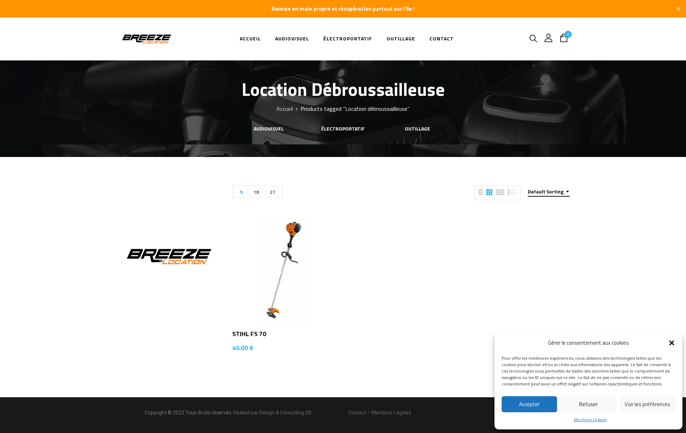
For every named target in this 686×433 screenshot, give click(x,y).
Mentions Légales (590, 419)
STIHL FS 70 (249, 334)
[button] (671, 342)
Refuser (588, 404)
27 (272, 192)
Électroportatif (343, 129)
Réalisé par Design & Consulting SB (272, 412)
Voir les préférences (647, 404)
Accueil (285, 108)
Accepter (529, 404)
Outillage (417, 129)
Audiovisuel (269, 129)
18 (256, 192)
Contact (357, 412)
